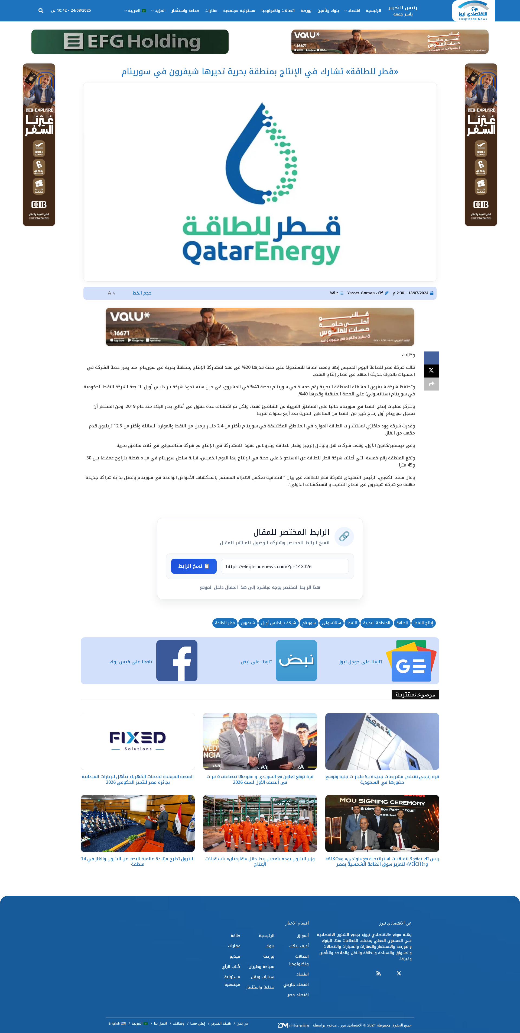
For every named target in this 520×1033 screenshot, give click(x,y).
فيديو (235, 956)
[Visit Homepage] (473, 11)
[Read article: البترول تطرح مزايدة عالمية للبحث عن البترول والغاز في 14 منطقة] (138, 823)
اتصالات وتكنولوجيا (278, 10)
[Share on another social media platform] (431, 384)
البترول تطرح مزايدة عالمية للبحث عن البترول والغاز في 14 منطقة (137, 862)
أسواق (303, 935)
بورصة (306, 10)
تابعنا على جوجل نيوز (360, 661)
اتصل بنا (160, 1023)
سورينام (309, 623)
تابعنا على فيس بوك (131, 661)
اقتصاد (354, 10)
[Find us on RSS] (378, 973)
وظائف (178, 1023)
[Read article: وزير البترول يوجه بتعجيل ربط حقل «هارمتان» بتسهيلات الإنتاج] (260, 823)
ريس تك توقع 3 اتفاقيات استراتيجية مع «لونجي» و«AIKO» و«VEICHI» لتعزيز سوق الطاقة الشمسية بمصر (382, 862)
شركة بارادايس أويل (278, 623)
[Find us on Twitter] (398, 973)
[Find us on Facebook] (409, 973)
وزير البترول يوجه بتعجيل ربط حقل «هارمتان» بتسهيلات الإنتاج (260, 862)
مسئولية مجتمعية (239, 10)
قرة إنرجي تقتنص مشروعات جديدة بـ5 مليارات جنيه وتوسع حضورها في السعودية (382, 779)
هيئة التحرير (221, 1023)
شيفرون (248, 623)
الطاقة (402, 623)
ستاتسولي (331, 623)
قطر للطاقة (225, 623)
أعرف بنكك (299, 946)
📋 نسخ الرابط (194, 566)
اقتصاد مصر (298, 995)
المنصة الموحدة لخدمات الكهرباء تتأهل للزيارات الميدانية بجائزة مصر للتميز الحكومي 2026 (138, 779)
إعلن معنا (197, 1023)
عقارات (211, 10)
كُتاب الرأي (231, 966)
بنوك (269, 946)
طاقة (334, 293)
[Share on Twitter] (431, 371)
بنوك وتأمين (328, 10)
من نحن (242, 1023)
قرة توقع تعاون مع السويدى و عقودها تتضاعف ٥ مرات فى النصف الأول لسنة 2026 (260, 779)
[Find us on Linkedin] (388, 973)
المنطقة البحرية (376, 623)
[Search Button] (40, 11)
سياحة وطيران (261, 966)
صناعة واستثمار (185, 10)
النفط (352, 623)
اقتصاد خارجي (296, 984)
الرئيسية (373, 10)
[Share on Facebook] (431, 357)
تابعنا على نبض (256, 661)
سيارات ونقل (262, 977)
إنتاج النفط (423, 623)
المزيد (160, 10)
